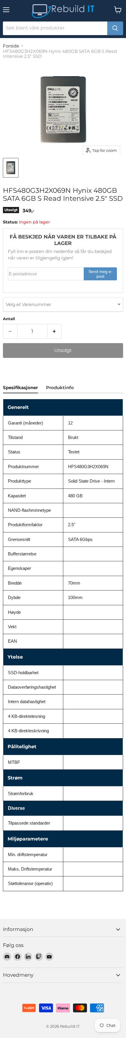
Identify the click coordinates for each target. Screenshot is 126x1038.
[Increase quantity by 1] (54, 331)
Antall (9, 319)
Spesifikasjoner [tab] (20, 387)
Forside (11, 45)
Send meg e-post (100, 274)
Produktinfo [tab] (60, 387)
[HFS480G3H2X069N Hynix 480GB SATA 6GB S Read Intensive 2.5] (10, 167)
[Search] (115, 28)
